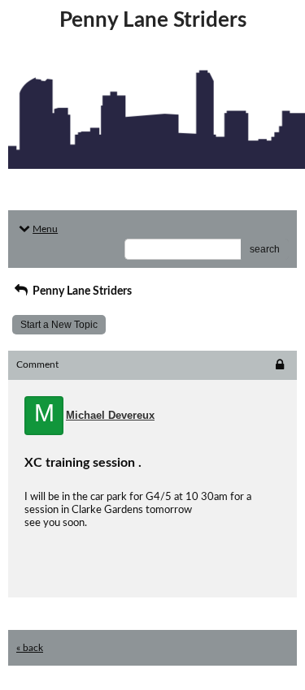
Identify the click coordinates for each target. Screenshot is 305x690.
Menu (45, 229)
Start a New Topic (59, 324)
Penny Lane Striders (81, 291)
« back (29, 648)
